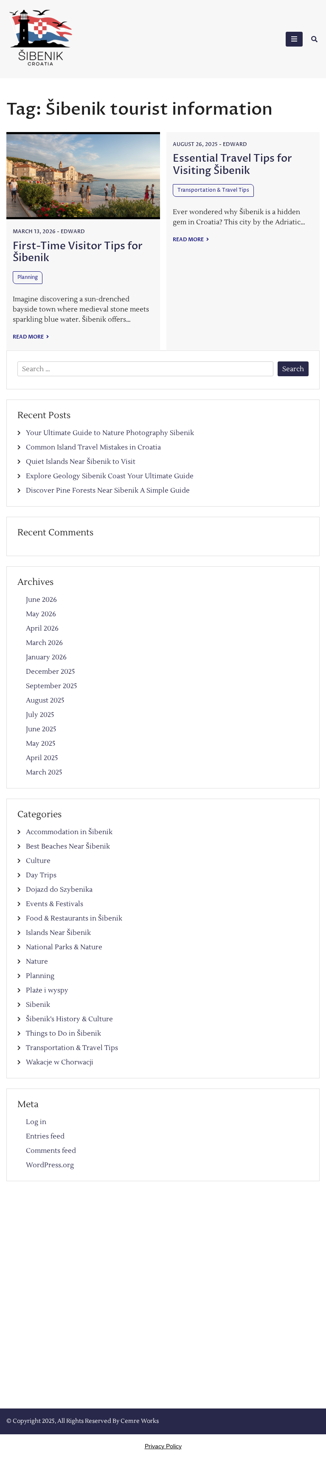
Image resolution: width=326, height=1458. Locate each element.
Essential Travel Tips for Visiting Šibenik (232, 165)
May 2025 (41, 743)
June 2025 (41, 729)
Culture (38, 861)
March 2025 (44, 772)
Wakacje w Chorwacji (59, 1062)
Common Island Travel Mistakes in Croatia (93, 447)
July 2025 (40, 715)
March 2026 (44, 643)
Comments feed (51, 1151)
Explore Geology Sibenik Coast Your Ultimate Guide (110, 476)
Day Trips (41, 875)
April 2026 (42, 628)
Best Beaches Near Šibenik (68, 846)
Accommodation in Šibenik (69, 832)
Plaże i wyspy (47, 990)
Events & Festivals (54, 904)
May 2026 (41, 614)
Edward (73, 231)
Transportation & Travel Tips (213, 190)
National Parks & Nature (64, 947)
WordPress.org (50, 1165)
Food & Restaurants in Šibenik (74, 918)
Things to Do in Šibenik (63, 1033)
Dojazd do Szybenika (59, 889)
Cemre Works (140, 1421)
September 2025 (51, 686)
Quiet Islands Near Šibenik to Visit (80, 462)
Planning (27, 277)
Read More (29, 336)
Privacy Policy (163, 1446)
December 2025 (50, 671)
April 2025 (42, 758)
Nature (37, 961)
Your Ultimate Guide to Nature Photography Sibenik (110, 433)
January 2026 (46, 657)
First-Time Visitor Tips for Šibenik (78, 252)
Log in (36, 1122)
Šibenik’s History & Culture (69, 1019)
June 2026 (41, 599)
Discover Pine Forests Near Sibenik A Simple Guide (108, 490)
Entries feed (45, 1136)
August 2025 (45, 700)
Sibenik (38, 1004)
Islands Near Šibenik (58, 933)
